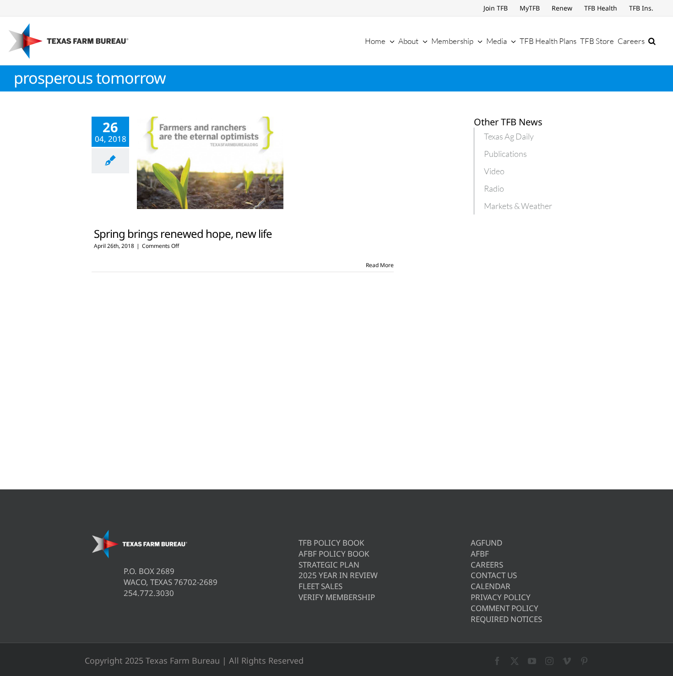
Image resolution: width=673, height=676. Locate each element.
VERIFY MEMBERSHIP (337, 597)
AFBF (480, 553)
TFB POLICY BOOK (331, 542)
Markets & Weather (518, 206)
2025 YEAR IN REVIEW (338, 575)
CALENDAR (490, 586)
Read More (380, 265)
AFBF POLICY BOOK (334, 553)
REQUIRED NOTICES (506, 619)
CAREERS (487, 564)
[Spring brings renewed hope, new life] (210, 163)
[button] (652, 40)
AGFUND (486, 542)
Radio (494, 188)
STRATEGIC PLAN (329, 564)
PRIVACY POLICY (501, 597)
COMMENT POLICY (504, 608)
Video (494, 171)
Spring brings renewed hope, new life (183, 233)
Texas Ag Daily (509, 136)
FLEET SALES (320, 586)
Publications (505, 154)
